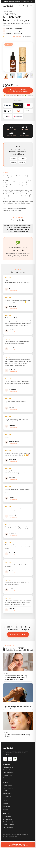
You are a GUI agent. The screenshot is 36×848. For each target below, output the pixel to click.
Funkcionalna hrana (8, 772)
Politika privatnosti (8, 827)
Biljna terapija (6, 770)
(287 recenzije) (17, 36)
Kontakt (5, 790)
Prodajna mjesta (7, 793)
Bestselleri (5, 809)
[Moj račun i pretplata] (23, 6)
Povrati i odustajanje (8, 824)
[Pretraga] (19, 6)
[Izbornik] (31, 6)
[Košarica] (27, 6)
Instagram (5, 803)
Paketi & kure (6, 778)
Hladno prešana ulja (8, 767)
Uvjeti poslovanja (7, 819)
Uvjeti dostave (7, 816)
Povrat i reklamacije (8, 822)
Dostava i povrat (7, 785)
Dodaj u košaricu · (18, 634)
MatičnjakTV (6, 806)
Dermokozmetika (7, 775)
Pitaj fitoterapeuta (8, 788)
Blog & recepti (7, 796)
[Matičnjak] (8, 6)
